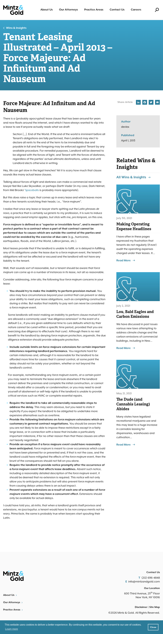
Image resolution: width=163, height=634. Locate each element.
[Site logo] (13, 10)
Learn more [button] (11, 629)
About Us (46, 9)
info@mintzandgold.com (144, 581)
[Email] (157, 103)
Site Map (154, 607)
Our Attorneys (68, 9)
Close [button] (153, 627)
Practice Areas (93, 9)
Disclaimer (141, 607)
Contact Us (117, 9)
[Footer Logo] (41, 576)
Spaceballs (32, 190)
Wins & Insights (16, 28)
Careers (136, 9)
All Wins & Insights (131, 177)
